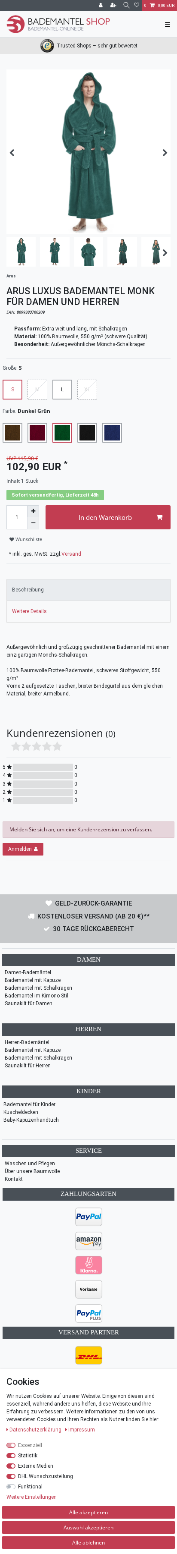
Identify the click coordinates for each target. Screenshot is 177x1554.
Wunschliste (28, 539)
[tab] (88, 590)
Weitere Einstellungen (31, 1497)
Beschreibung (28, 590)
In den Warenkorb (105, 517)
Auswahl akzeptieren (88, 1527)
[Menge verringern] (33, 523)
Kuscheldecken (20, 1112)
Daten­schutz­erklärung (36, 1430)
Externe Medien (35, 1466)
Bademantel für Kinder (29, 1104)
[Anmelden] (101, 5)
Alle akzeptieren (88, 1512)
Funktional (30, 1487)
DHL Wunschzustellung (45, 1476)
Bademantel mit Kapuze (33, 980)
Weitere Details (29, 611)
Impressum (81, 1430)
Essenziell (30, 1445)
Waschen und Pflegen (30, 1164)
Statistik (27, 1456)
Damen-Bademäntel (28, 972)
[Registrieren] (114, 5)
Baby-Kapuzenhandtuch (31, 1120)
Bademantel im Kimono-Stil (36, 996)
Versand (71, 554)
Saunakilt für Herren (28, 1066)
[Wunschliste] (136, 5)
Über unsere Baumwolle (32, 1171)
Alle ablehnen (88, 1542)
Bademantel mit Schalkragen (38, 988)
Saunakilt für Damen (28, 1003)
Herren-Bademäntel (27, 1042)
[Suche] (125, 5)
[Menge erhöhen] (33, 511)
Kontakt (14, 1179)
